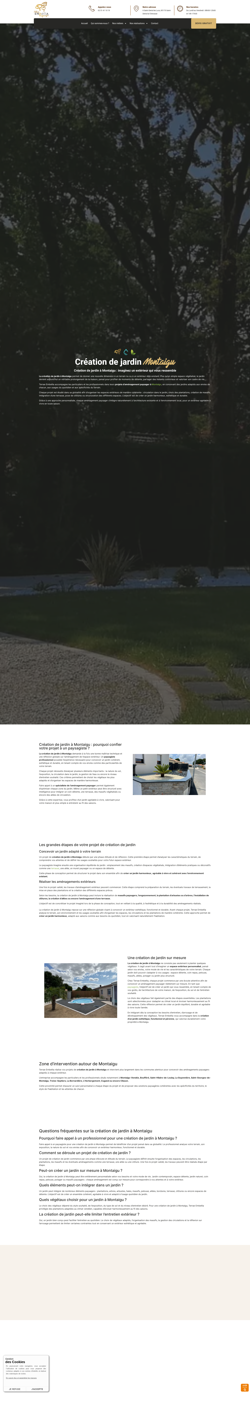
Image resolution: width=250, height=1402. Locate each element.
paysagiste (133, 987)
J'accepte (37, 1389)
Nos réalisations (137, 23)
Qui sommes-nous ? (100, 23)
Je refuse (14, 1389)
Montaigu (156, 384)
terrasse (55, 868)
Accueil (84, 23)
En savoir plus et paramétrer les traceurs (21, 1378)
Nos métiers (117, 23)
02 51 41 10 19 (104, 10)
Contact (154, 23)
